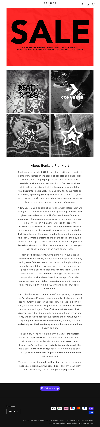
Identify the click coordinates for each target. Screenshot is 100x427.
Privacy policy (58, 420)
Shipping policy (88, 420)
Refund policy (45, 420)
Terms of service (72, 420)
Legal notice (72, 423)
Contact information (57, 423)
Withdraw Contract (86, 423)
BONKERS (33, 420)
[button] (5, 4)
